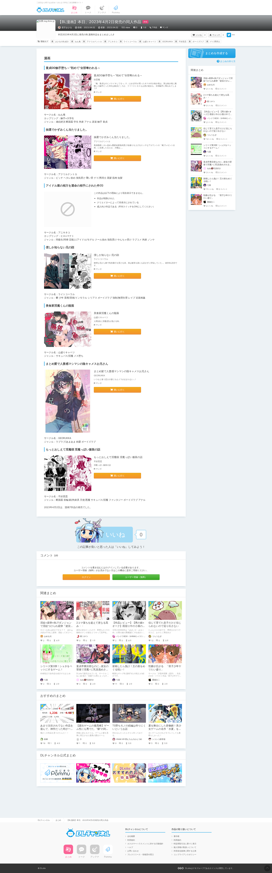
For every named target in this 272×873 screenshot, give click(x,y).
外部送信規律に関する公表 (185, 851)
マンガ (165, 27)
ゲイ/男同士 (215, 41)
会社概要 (131, 836)
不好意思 (182, 41)
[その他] (233, 35)
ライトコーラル (130, 41)
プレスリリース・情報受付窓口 (140, 854)
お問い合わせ (133, 851)
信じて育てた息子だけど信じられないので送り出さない (164, 624)
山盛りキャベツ (149, 41)
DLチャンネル (50, 9)
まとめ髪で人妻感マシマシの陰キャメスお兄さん (121, 371)
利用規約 (131, 840)
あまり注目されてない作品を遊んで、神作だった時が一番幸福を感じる (56, 729)
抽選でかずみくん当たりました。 (113, 137)
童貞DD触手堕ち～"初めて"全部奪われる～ (118, 75)
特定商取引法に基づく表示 (185, 843)
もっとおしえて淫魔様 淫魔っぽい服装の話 (118, 457)
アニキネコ (112, 41)
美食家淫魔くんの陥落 (106, 313)
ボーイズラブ (198, 41)
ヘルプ (130, 847)
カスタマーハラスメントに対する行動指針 (145, 843)
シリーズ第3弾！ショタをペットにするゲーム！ (56, 668)
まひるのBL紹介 (62, 41)
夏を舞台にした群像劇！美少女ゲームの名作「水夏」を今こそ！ (164, 729)
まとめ (58, 820)
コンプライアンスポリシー (185, 854)
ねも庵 (78, 41)
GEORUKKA (167, 41)
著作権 (176, 836)
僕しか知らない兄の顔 (106, 254)
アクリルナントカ (94, 41)
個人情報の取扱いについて (185, 847)
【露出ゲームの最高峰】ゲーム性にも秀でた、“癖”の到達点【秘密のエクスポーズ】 (92, 729)
